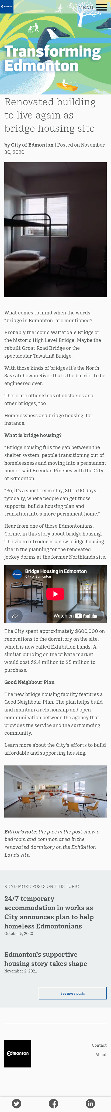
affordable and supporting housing (44, 752)
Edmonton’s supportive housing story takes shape (45, 958)
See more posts (73, 993)
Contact (99, 1045)
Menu (85, 7)
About (101, 1054)
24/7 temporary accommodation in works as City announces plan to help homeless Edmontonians (49, 911)
